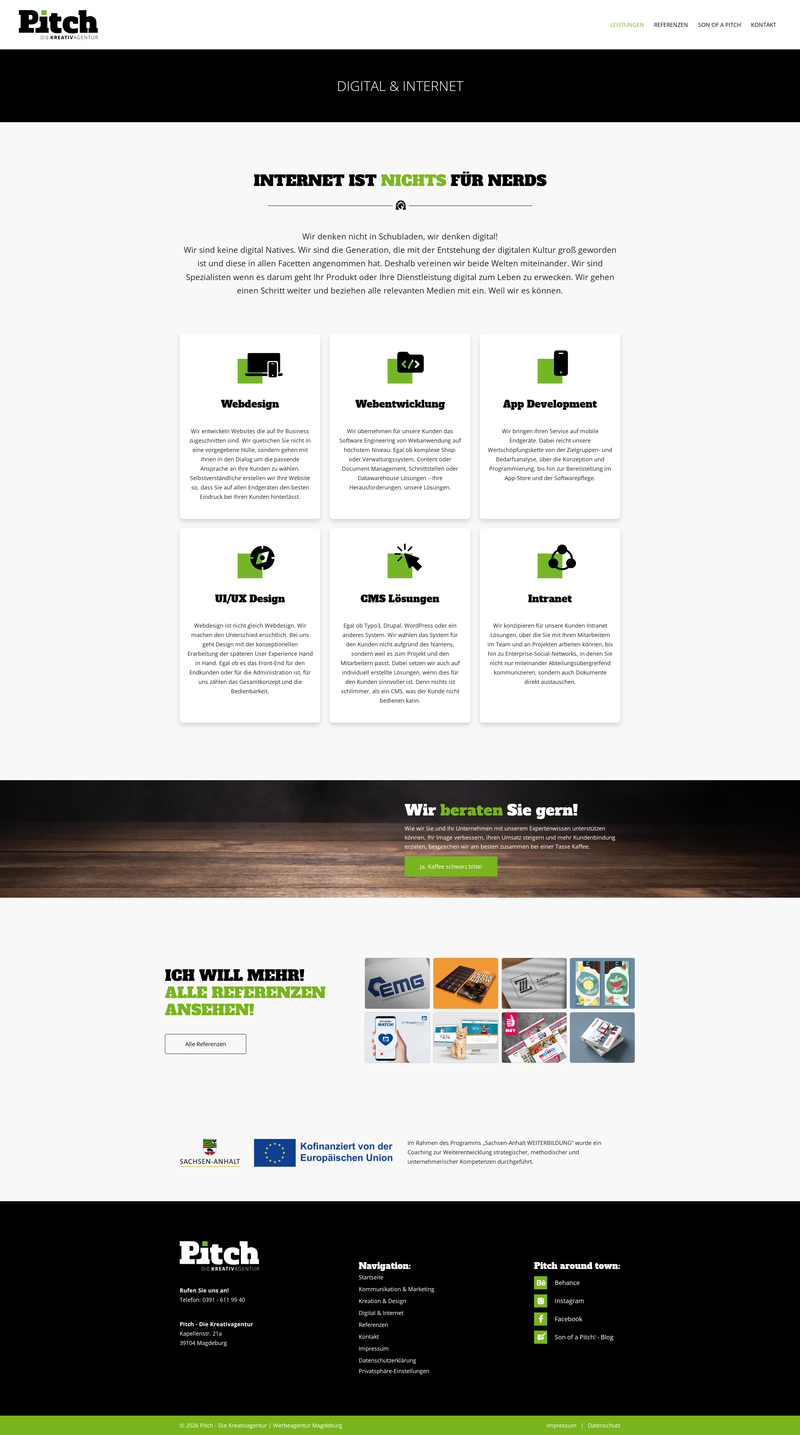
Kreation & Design (382, 1301)
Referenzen (373, 1324)
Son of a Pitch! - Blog (584, 1337)
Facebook (568, 1319)
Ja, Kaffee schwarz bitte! (451, 866)
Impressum (374, 1348)
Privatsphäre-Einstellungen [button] (394, 1371)
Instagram (569, 1301)
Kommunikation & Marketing (396, 1289)
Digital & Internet (381, 1313)
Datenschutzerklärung (387, 1360)
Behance (567, 1282)
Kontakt (369, 1336)
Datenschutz (604, 1425)
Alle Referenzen (205, 1044)
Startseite (371, 1277)
